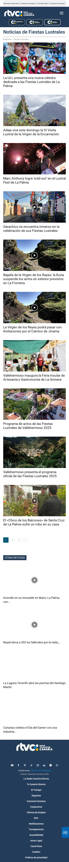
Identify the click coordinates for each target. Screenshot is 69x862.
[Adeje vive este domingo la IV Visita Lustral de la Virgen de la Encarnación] (34, 110)
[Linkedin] (44, 765)
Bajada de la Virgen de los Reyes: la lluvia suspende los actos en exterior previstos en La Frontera (33, 279)
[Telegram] (50, 765)
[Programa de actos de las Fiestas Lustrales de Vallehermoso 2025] (34, 404)
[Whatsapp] (57, 765)
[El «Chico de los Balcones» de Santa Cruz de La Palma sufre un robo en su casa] (34, 500)
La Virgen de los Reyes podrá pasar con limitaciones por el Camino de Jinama (32, 329)
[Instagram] (37, 765)
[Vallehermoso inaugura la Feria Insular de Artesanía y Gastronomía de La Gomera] (34, 355)
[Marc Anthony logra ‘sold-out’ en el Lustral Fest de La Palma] (34, 158)
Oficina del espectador (41, 770)
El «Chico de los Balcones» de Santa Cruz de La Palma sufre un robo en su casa (34, 522)
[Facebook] (18, 765)
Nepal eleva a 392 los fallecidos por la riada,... (32, 642)
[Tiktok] (31, 765)
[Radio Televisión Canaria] (19, 13)
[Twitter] (24, 765)
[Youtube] (12, 765)
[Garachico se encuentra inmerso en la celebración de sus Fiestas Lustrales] (34, 207)
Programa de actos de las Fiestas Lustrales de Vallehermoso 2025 (28, 426)
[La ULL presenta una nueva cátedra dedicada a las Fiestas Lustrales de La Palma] (34, 58)
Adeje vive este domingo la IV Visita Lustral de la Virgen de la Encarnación (31, 132)
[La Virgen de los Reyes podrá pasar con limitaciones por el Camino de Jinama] (34, 307)
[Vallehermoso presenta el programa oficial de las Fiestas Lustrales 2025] (34, 452)
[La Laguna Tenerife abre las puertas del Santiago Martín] (34, 665)
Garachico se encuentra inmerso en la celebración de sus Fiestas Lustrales (31, 229)
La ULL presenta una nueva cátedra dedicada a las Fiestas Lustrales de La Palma (31, 82)
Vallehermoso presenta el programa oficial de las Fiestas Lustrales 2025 (30, 474)
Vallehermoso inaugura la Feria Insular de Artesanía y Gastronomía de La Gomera (34, 377)
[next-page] (25, 540)
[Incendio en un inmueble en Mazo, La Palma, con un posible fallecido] (34, 580)
